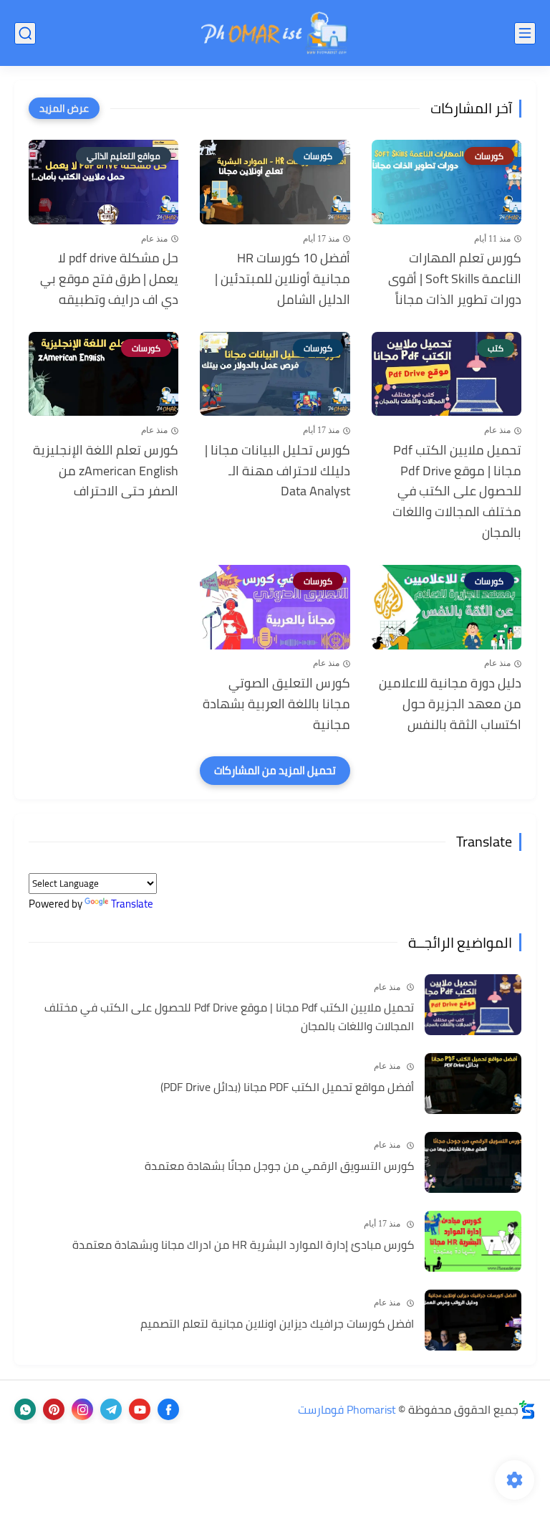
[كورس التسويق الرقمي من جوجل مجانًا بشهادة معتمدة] (473, 1162)
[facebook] (168, 1409)
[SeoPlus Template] (527, 1409)
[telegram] (111, 1409)
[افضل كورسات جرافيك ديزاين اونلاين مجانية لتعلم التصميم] (473, 1320)
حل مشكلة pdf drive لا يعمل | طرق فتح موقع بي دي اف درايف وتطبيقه (109, 279)
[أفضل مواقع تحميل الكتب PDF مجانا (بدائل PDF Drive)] (473, 1083)
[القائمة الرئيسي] (525, 33)
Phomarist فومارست (347, 1409)
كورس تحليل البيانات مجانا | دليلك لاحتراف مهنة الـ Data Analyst (277, 471)
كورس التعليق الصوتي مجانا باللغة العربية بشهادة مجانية (276, 704)
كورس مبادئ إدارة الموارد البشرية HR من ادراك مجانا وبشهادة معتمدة (243, 1245)
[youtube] (139, 1409)
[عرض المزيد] (64, 108)
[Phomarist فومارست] (275, 33)
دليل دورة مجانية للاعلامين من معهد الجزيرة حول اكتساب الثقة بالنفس (450, 704)
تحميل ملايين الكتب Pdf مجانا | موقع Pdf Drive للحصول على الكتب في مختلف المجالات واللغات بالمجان (456, 491)
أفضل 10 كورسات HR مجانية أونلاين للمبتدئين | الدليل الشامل (282, 279)
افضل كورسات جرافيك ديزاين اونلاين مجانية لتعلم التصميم (277, 1324)
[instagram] (82, 1409)
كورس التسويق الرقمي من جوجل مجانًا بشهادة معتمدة (279, 1166)
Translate (132, 903)
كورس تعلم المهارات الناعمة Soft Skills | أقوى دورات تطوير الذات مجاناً (454, 279)
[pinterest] (53, 1409)
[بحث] (25, 33)
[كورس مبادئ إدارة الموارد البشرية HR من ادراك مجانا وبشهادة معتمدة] (473, 1241)
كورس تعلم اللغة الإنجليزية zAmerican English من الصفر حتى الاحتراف (105, 471)
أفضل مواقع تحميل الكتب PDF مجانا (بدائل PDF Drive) (287, 1087)
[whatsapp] (25, 1409)
